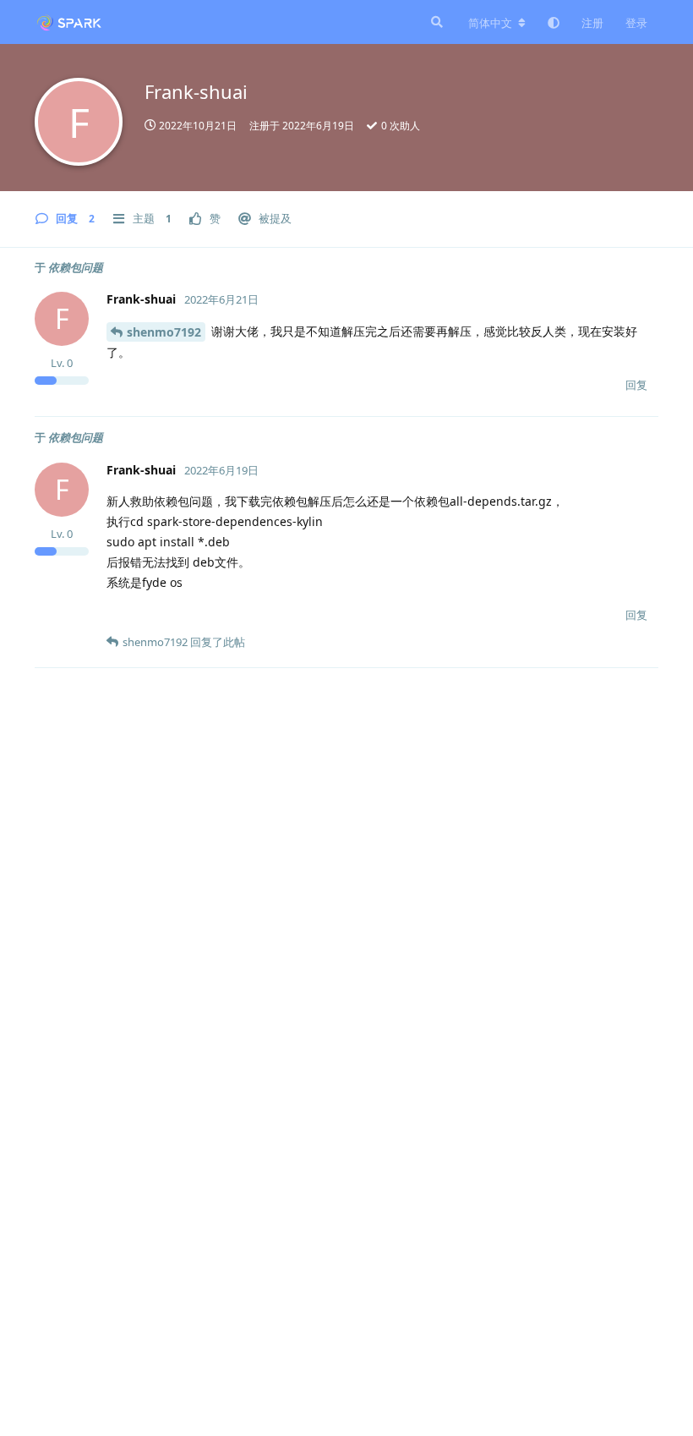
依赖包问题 (75, 267)
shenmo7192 (164, 332)
